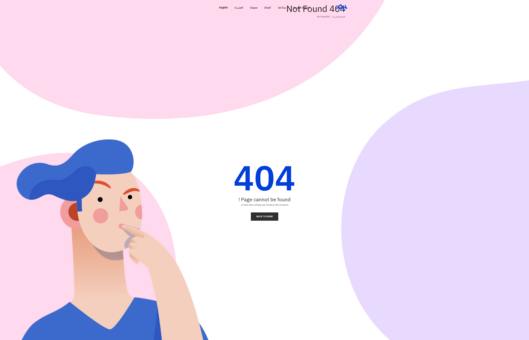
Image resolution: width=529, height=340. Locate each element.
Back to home (264, 216)
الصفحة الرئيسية (301, 7)
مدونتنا (253, 7)
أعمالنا (267, 7)
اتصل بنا (239, 7)
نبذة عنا (282, 7)
